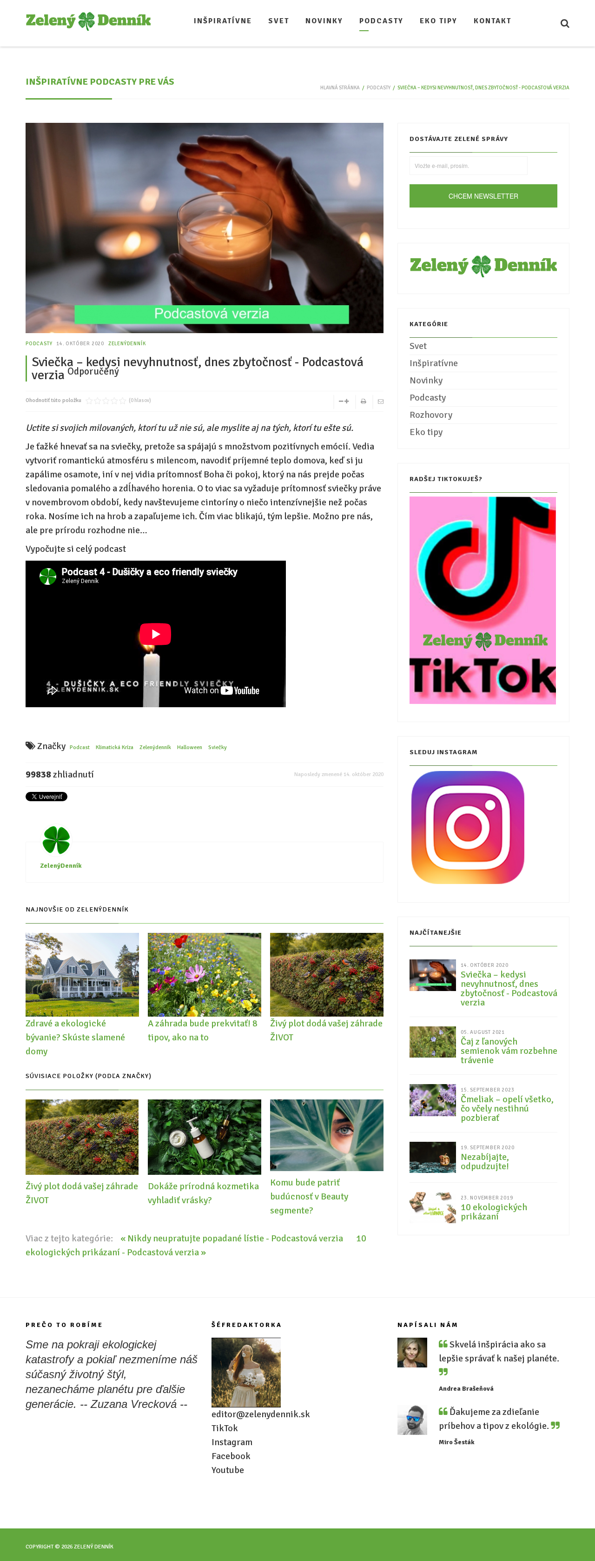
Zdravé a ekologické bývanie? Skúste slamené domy (75, 1037)
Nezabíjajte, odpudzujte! (485, 1161)
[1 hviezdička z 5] (89, 400)
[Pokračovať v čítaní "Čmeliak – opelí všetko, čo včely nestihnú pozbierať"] (433, 1099)
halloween (189, 747)
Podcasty (378, 88)
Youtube (228, 1470)
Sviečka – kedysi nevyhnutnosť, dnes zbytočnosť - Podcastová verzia (509, 988)
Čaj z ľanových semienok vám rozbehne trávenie (509, 1051)
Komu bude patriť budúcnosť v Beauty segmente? (309, 1196)
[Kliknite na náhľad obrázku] (204, 242)
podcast (80, 747)
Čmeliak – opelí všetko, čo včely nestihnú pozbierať (507, 1109)
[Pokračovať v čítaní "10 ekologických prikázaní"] (433, 1207)
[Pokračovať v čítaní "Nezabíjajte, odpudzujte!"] (433, 1157)
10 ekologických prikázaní (494, 1212)
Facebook (231, 1456)
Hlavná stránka (340, 88)
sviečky (217, 747)
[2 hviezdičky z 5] (93, 400)
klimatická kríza (114, 747)
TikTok (225, 1428)
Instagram (232, 1442)
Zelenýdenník (155, 747)
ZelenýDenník (127, 344)
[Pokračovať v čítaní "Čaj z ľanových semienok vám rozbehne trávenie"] (433, 1041)
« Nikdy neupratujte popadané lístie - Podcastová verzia (232, 1238)
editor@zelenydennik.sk (261, 1414)
